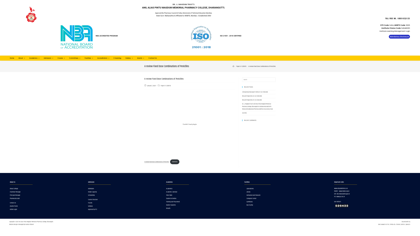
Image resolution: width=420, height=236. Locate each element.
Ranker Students (171, 205)
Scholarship (91, 195)
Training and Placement (173, 201)
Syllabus (90, 206)
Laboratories (250, 188)
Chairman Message (15, 192)
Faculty (90, 203)
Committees (73, 58)
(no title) (244, 113)
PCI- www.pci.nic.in (339, 196)
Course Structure (93, 199)
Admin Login (13, 209)
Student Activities (171, 198)
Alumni (139, 58)
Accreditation (102, 58)
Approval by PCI (92, 209)
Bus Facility (250, 205)
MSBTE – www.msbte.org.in (341, 191)
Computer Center (251, 198)
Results (168, 208)
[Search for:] (259, 80)
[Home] (233, 66)
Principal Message (15, 195)
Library (248, 192)
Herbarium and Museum (253, 195)
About (20, 58)
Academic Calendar (171, 192)
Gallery (128, 58)
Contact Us (152, 58)
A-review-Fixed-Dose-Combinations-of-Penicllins (156, 162)
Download (174, 162)
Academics (33, 58)
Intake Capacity (92, 192)
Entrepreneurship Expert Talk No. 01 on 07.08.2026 (255, 92)
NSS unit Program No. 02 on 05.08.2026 (252, 96)
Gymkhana (250, 201)
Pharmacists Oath (15, 198)
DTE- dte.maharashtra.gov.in (342, 194)
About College (14, 188)
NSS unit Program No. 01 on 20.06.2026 (252, 100)
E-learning (117, 58)
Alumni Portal (14, 206)
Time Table (169, 195)
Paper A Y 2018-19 (166, 86)
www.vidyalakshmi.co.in (341, 188)
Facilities (88, 58)
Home (12, 58)
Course (60, 58)
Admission (47, 58)
